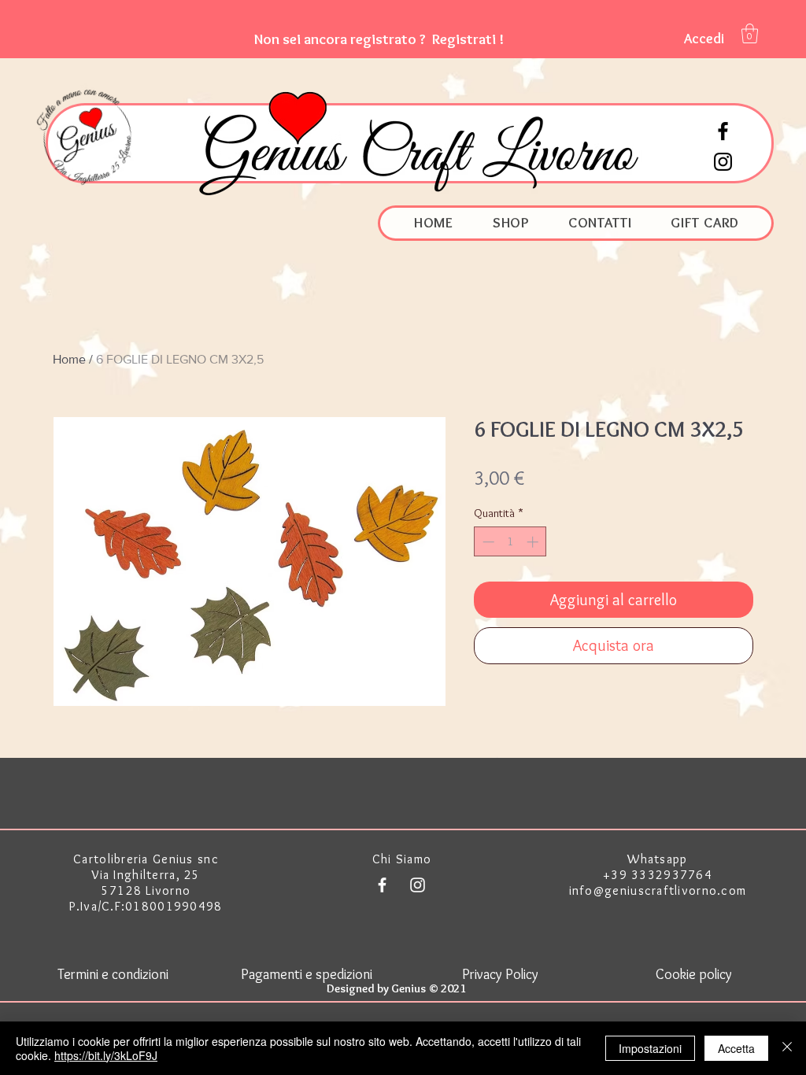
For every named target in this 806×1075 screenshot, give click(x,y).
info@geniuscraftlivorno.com (658, 890)
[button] (379, 39)
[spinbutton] (510, 541)
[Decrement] (486, 541)
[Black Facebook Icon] (723, 131)
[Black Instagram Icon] (723, 162)
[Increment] (534, 541)
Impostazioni (650, 1048)
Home (69, 359)
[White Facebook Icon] (382, 885)
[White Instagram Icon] (417, 885)
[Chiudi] (787, 1048)
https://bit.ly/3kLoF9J (105, 1055)
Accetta (736, 1048)
